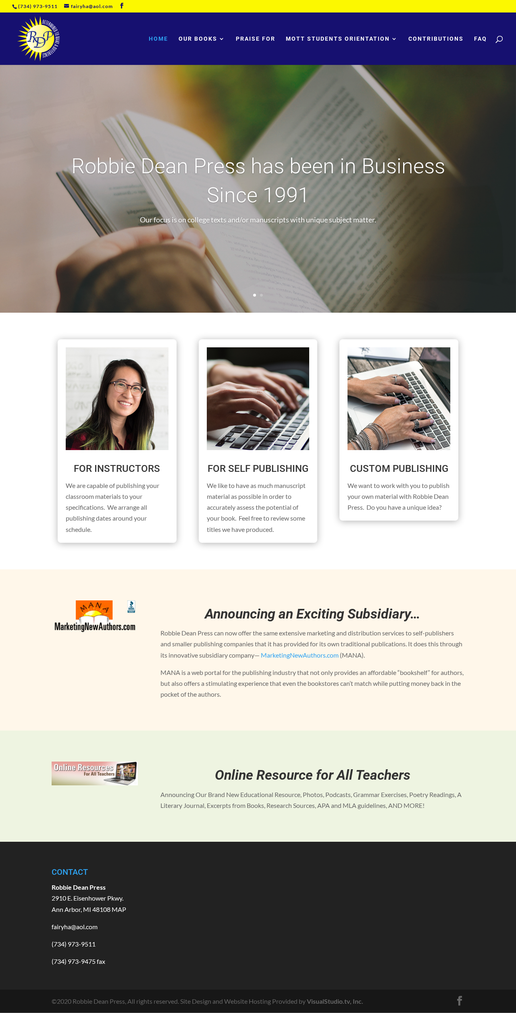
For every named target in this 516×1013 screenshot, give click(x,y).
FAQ (480, 39)
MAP (119, 909)
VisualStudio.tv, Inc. (335, 1001)
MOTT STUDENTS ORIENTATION (338, 39)
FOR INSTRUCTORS (117, 468)
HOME (158, 39)
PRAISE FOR (255, 39)
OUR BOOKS (198, 39)
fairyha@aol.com (75, 926)
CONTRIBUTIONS (436, 39)
